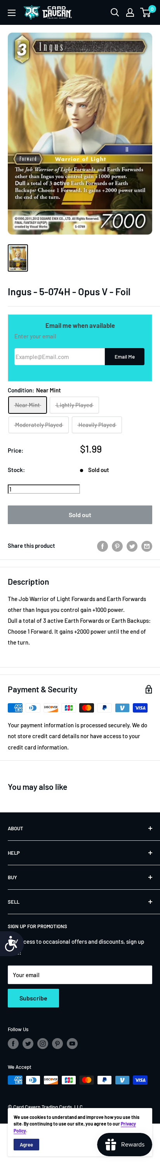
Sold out (80, 514)
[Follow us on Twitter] (28, 1043)
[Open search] (115, 12)
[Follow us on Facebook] (13, 1043)
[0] (146, 12)
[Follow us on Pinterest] (57, 1043)
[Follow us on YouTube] (72, 1043)
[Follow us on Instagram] (42, 1043)
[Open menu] (12, 13)
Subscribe (33, 998)
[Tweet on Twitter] (132, 545)
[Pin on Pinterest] (117, 545)
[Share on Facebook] (102, 545)
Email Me (125, 356)
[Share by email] (146, 545)
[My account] (130, 12)
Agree (26, 1144)
